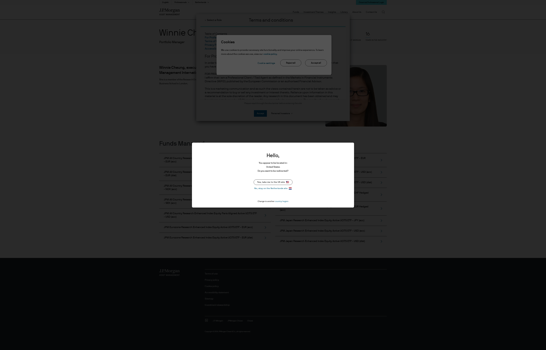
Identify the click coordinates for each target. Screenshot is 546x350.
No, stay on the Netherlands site (271, 188)
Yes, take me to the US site (271, 182)
